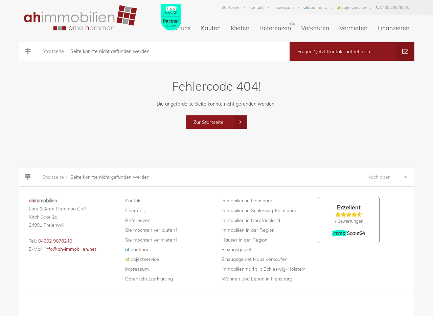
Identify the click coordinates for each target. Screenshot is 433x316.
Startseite (231, 7)
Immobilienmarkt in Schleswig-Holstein (263, 269)
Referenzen (277, 27)
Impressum (283, 7)
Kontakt (256, 7)
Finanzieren (393, 28)
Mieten (240, 28)
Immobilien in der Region (248, 230)
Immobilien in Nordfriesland (251, 220)
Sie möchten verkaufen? (151, 230)
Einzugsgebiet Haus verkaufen (255, 259)
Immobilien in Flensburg (247, 201)
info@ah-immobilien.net (70, 249)
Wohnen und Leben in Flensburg (257, 279)
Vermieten (353, 28)
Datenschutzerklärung (149, 279)
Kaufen (211, 28)
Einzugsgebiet (237, 249)
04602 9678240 (394, 7)
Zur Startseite (208, 122)
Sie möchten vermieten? (151, 240)
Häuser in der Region (245, 240)
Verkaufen (315, 28)
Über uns (135, 210)
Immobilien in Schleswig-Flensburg (259, 210)
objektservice (351, 7)
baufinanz (315, 7)
